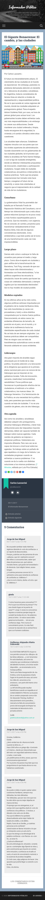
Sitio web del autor (18, 492)
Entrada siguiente (15, 518)
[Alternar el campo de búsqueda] (41, 25)
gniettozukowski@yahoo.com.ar (22, 718)
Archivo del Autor (12, 492)
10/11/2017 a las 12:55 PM (20, 647)
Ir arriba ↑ (38, 896)
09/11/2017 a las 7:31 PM (16, 542)
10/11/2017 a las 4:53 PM (16, 732)
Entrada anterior (14, 514)
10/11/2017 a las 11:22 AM (19, 597)
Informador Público (22, 7)
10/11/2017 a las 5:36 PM (16, 782)
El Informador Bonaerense (18, 507)
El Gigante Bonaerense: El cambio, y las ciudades (21, 38)
